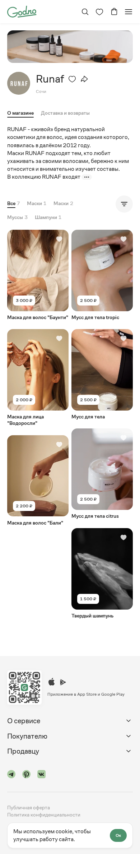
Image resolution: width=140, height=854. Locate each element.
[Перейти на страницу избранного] (99, 12)
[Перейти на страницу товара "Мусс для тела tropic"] (102, 275)
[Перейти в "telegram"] (11, 775)
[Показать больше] (86, 177)
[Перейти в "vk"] (41, 775)
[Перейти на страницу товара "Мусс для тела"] (102, 374)
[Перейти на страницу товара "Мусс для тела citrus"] (102, 473)
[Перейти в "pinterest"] (26, 775)
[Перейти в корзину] (114, 12)
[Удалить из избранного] (72, 79)
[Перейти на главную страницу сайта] (21, 11)
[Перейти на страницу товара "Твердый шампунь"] (102, 573)
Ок (118, 835)
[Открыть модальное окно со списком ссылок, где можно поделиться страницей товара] (84, 79)
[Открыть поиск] (85, 12)
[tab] (65, 114)
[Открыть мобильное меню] (128, 12)
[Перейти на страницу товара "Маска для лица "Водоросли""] (38, 377)
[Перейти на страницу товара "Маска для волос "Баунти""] (38, 275)
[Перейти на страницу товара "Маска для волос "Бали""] (38, 480)
